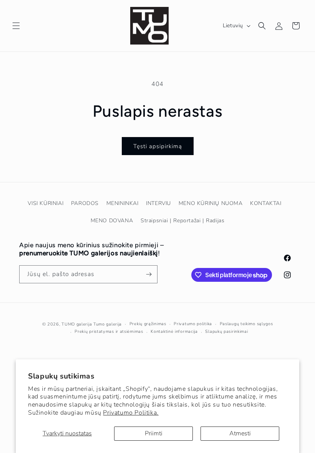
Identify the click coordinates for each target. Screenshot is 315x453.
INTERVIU (158, 203)
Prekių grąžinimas (147, 324)
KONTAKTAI (265, 203)
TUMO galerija (76, 324)
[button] (16, 25)
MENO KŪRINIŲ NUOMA (211, 203)
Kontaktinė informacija (174, 331)
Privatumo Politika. (130, 412)
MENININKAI (122, 203)
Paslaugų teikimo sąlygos (246, 324)
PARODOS (85, 203)
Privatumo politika (193, 324)
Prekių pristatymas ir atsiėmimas (109, 331)
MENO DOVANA (112, 220)
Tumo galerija (107, 324)
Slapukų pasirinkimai (226, 331)
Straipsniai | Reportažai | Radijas (182, 220)
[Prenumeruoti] (148, 274)
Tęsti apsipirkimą (157, 146)
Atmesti (240, 433)
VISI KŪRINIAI (45, 203)
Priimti (153, 433)
